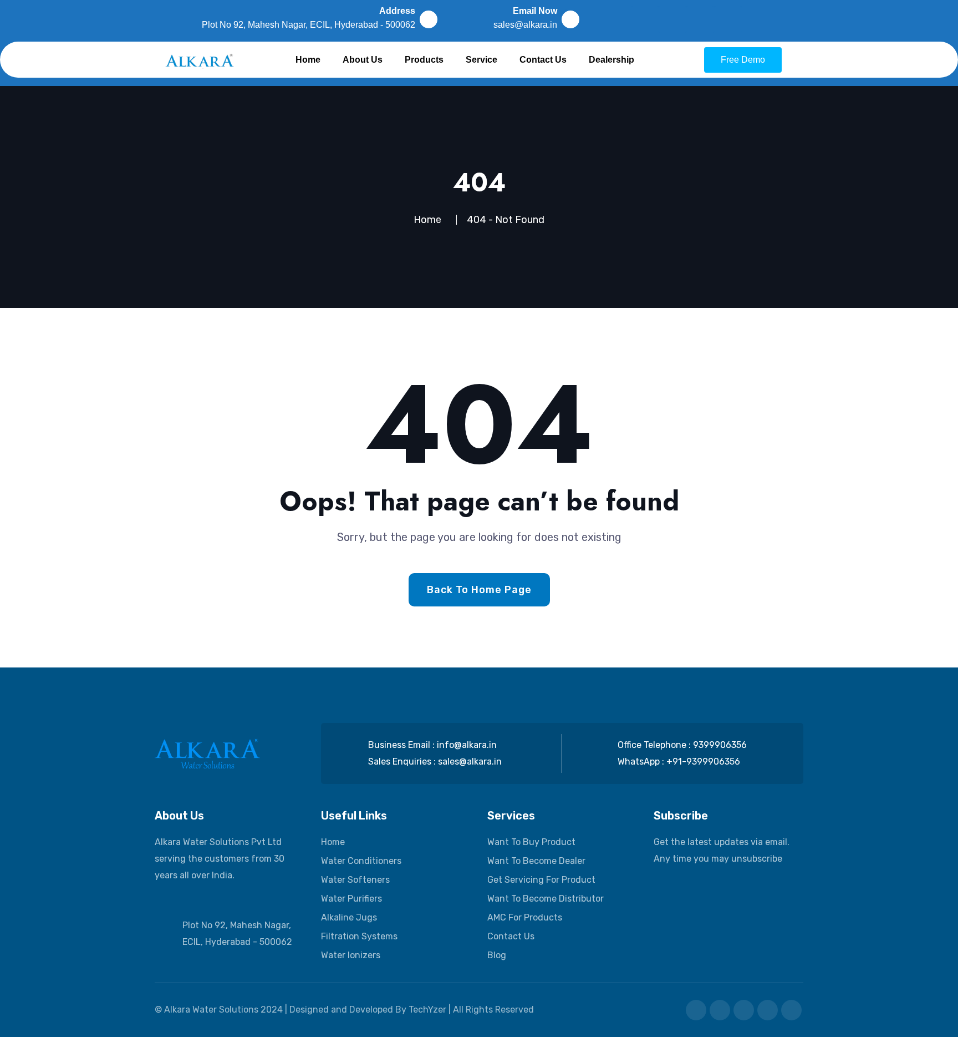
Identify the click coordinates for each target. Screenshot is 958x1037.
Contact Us (543, 59)
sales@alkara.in (470, 761)
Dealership (611, 59)
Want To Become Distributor (545, 898)
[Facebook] (645, 19)
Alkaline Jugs (349, 917)
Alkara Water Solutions (211, 1009)
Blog (496, 955)
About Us (363, 59)
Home (307, 59)
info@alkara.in (467, 745)
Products (424, 59)
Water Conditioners (361, 861)
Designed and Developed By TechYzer (369, 1009)
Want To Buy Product (531, 842)
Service (481, 59)
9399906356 (720, 745)
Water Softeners (355, 879)
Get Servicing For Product (541, 879)
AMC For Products (524, 917)
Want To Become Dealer (536, 861)
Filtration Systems (359, 936)
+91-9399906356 (703, 761)
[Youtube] (728, 19)
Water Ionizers (350, 955)
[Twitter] (700, 19)
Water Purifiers (351, 898)
